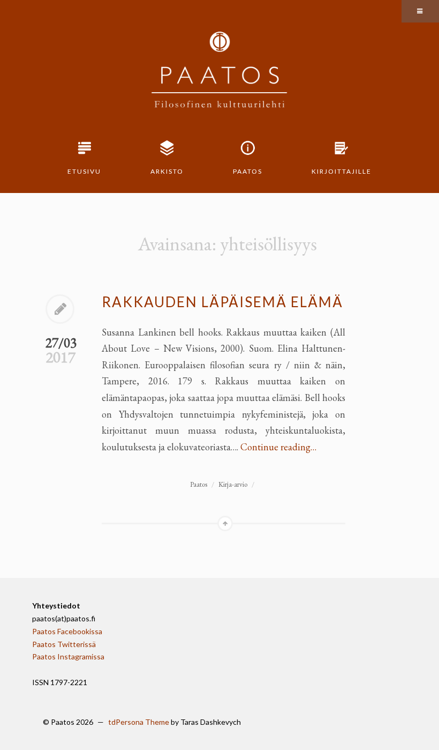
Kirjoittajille (342, 171)
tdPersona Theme (138, 721)
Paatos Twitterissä (64, 644)
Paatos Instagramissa (68, 656)
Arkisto (167, 171)
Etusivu (84, 171)
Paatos (247, 171)
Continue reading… (278, 447)
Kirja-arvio (232, 484)
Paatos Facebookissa (67, 631)
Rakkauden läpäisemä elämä (222, 301)
